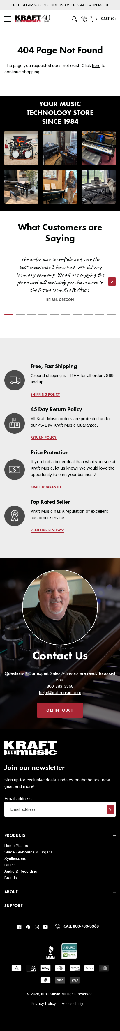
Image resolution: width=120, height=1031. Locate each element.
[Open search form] (74, 19)
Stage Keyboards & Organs (28, 852)
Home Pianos (16, 845)
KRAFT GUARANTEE (46, 487)
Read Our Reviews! (47, 530)
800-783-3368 (60, 686)
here (96, 65)
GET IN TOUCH (59, 710)
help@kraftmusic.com (60, 692)
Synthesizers (15, 858)
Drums (10, 865)
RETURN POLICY (44, 438)
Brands (10, 878)
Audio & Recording (20, 871)
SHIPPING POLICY (45, 395)
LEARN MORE (97, 5)
